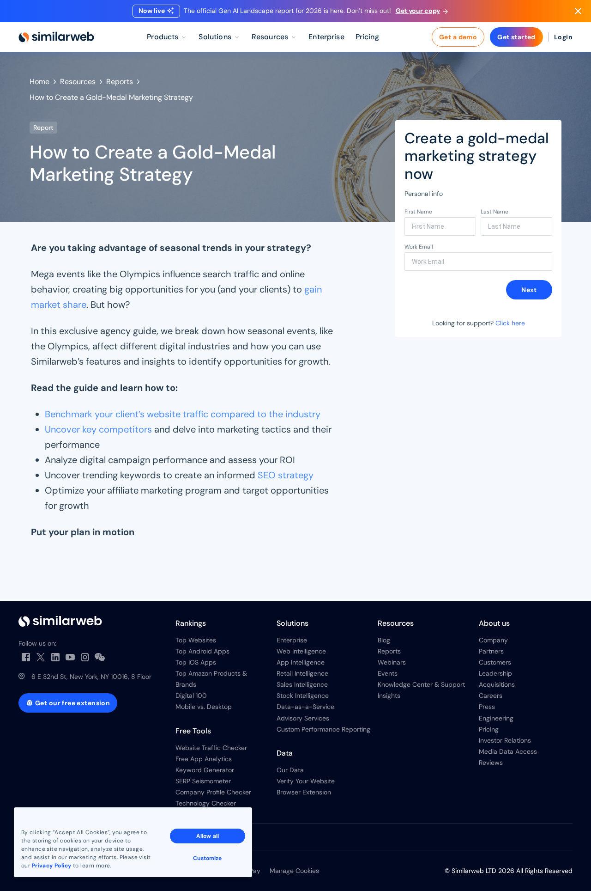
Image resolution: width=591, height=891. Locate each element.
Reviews (491, 762)
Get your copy (418, 10)
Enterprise (292, 640)
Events (388, 673)
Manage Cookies (294, 871)
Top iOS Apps (195, 662)
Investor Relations (505, 740)
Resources (78, 81)
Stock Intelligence (303, 695)
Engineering (496, 718)
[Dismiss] (578, 11)
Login (563, 37)
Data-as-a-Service (305, 706)
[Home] (56, 37)
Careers (490, 695)
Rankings (190, 623)
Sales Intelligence (302, 684)
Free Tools (193, 731)
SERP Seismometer (203, 781)
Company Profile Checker (213, 792)
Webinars (392, 662)
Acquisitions (497, 684)
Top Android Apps (202, 651)
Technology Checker (205, 803)
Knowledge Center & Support (421, 684)
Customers (495, 662)
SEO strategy (286, 475)
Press (487, 706)
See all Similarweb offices (57, 837)
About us (494, 623)
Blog (384, 640)
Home (39, 81)
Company (493, 640)
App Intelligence (301, 662)
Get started (516, 37)
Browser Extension (304, 792)
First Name (418, 211)
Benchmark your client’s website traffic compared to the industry (182, 414)
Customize (207, 858)
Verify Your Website (306, 781)
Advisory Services (303, 718)
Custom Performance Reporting (323, 729)
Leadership (495, 673)
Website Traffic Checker (211, 748)
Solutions (292, 623)
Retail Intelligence (302, 673)
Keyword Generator (204, 770)
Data (285, 753)
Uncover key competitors (98, 429)
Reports (119, 81)
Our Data (290, 770)
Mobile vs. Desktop (203, 706)
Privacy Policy (52, 865)
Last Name (494, 211)
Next (529, 290)
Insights (389, 695)
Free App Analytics (203, 759)
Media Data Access (508, 751)
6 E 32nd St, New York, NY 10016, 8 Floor (91, 676)
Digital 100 (191, 695)
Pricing (489, 729)
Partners (491, 651)
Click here (510, 323)
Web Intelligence (301, 651)
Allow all (207, 836)
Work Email (418, 246)
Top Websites (195, 640)
